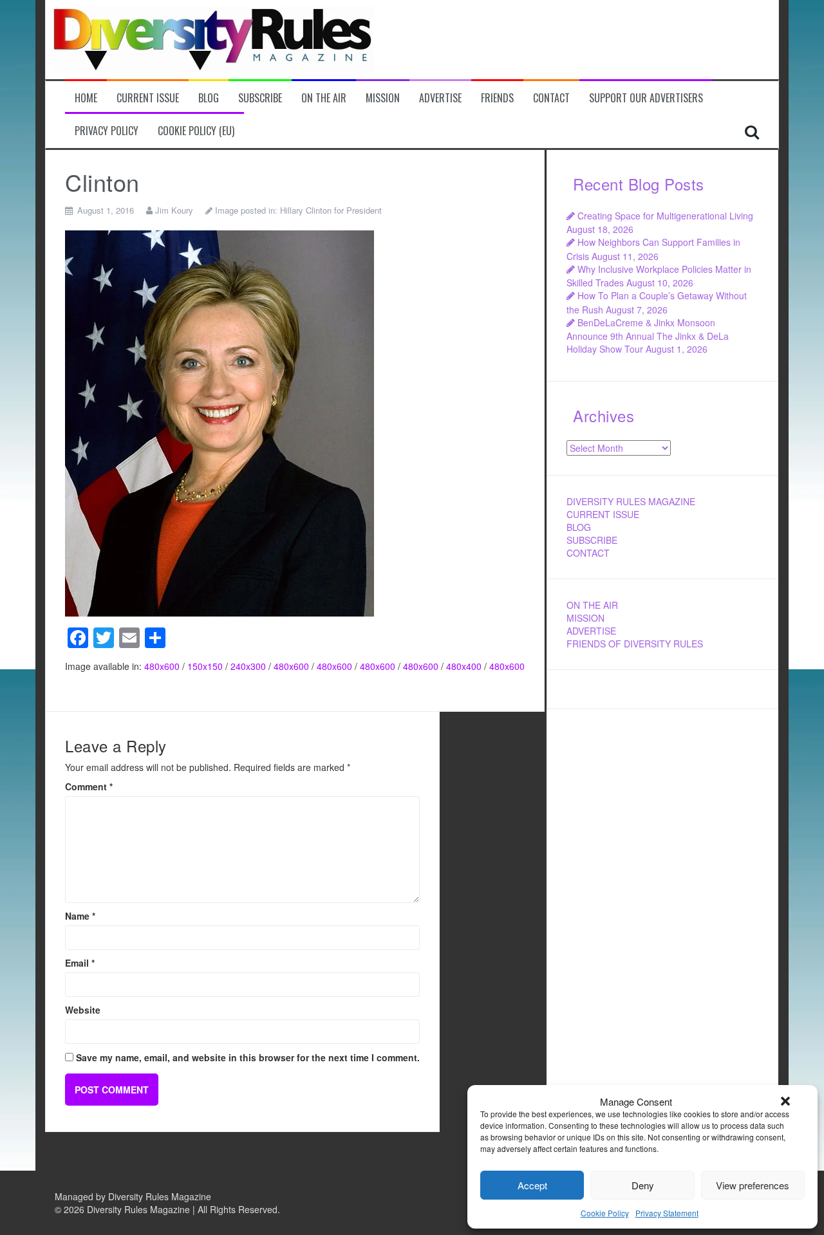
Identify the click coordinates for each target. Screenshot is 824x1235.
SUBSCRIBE (591, 540)
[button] (785, 1101)
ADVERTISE (591, 630)
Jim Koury (174, 210)
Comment (89, 786)
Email (80, 962)
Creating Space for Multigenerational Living (665, 215)
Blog (208, 98)
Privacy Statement (666, 1212)
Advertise (440, 98)
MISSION (585, 617)
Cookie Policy (605, 1212)
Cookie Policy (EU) (196, 131)
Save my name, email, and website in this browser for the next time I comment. (248, 1057)
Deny (643, 1185)
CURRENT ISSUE (602, 514)
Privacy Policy (106, 131)
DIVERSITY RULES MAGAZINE (630, 501)
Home (86, 98)
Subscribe (260, 98)
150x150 (205, 666)
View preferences (752, 1185)
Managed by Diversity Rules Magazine (133, 1196)
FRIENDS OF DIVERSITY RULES (634, 643)
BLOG (578, 527)
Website (82, 1009)
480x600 (162, 666)
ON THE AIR (592, 605)
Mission (383, 98)
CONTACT (588, 552)
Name (80, 915)
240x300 (248, 666)
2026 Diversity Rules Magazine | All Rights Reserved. (172, 1209)
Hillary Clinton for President (331, 210)
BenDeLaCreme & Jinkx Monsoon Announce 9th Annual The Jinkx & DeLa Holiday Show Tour (647, 335)
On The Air (323, 98)
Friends (497, 98)
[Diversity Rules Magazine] (213, 38)
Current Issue (148, 98)
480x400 (464, 666)
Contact (551, 98)
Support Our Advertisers (646, 98)
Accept (532, 1185)
